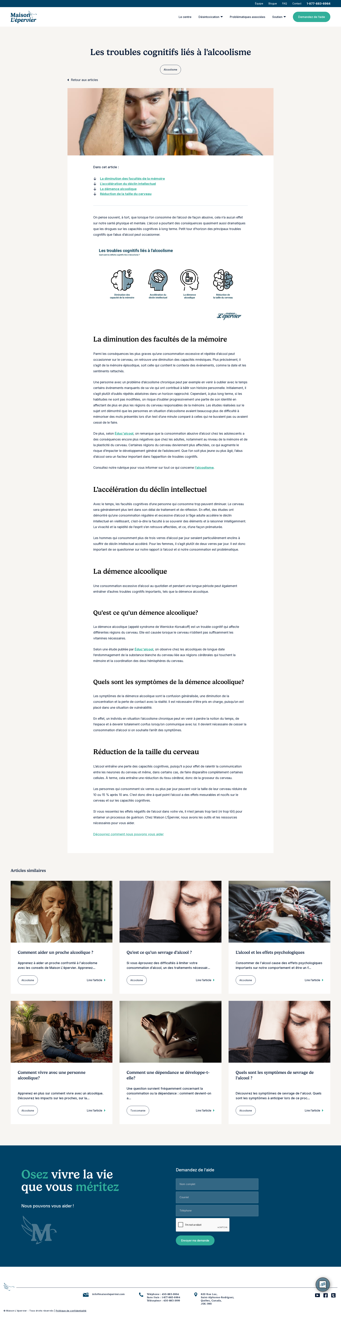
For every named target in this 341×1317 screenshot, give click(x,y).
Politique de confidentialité (71, 1310)
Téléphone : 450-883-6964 (163, 1294)
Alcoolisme (170, 69)
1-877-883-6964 (318, 3)
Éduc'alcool (124, 433)
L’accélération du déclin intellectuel (128, 184)
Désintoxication (209, 17)
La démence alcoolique (118, 189)
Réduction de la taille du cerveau (125, 194)
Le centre (185, 17)
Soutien (277, 17)
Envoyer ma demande (195, 1240)
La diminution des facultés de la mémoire (132, 178)
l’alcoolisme (204, 467)
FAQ (284, 3)
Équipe (259, 3)
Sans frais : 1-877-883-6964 (163, 1297)
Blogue (273, 3)
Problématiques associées (247, 17)
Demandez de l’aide (311, 17)
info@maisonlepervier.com (108, 1294)
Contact (296, 3)
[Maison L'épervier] (24, 17)
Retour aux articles (84, 80)
